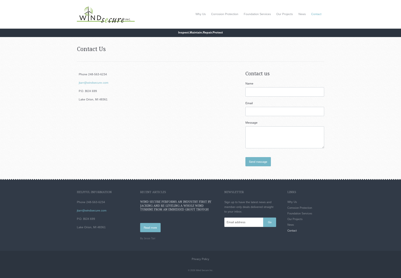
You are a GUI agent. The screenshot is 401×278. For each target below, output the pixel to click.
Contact (316, 14)
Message (251, 122)
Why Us (200, 14)
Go (270, 222)
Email (249, 103)
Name (249, 83)
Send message (258, 162)
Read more (150, 227)
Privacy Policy (200, 259)
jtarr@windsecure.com (93, 82)
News (302, 14)
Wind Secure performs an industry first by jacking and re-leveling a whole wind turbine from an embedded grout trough (175, 205)
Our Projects (284, 14)
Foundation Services (257, 14)
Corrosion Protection (224, 14)
